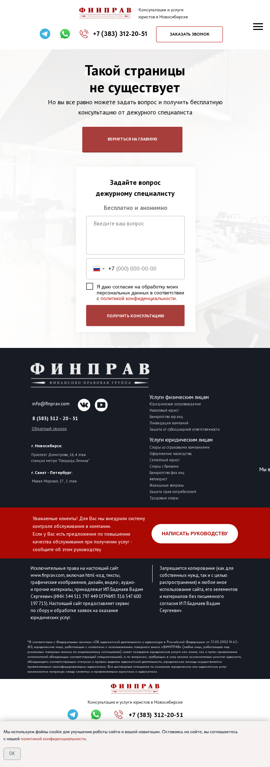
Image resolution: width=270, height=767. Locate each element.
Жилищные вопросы (166, 485)
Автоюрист (158, 478)
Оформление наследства (170, 453)
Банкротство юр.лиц (166, 416)
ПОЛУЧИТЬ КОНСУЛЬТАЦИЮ (135, 315)
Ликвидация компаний (168, 422)
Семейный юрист (164, 459)
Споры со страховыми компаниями (179, 447)
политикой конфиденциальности (138, 298)
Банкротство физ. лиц (167, 472)
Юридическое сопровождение (175, 403)
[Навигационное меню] (258, 26)
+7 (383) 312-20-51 (156, 715)
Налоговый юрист (164, 410)
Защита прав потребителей (172, 491)
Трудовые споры (164, 497)
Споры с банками (164, 466)
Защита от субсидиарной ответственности (184, 429)
